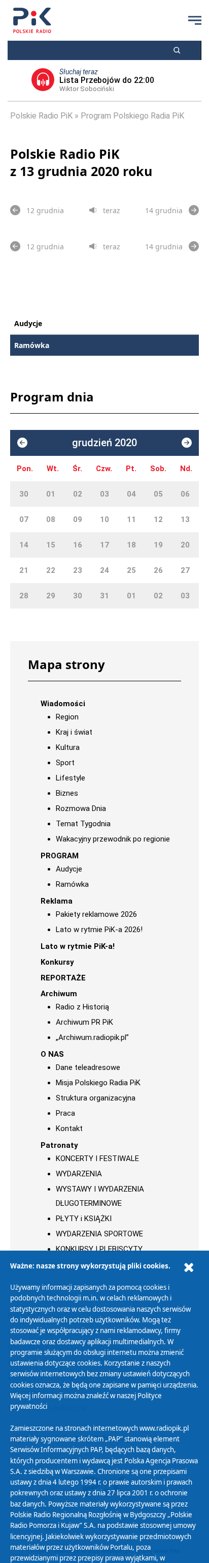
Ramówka (31, 345)
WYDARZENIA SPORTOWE (99, 1233)
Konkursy (57, 962)
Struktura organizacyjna (95, 1098)
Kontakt (69, 1128)
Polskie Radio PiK (41, 116)
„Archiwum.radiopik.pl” (92, 1037)
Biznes (67, 793)
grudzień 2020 (104, 443)
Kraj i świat (74, 732)
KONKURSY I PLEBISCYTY (99, 1249)
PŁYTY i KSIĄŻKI (84, 1218)
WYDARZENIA (79, 1173)
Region (67, 716)
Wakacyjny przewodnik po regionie (113, 839)
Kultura (68, 747)
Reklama (57, 901)
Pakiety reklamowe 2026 (96, 914)
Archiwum (59, 993)
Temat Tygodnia (83, 823)
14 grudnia (164, 210)
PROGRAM (60, 855)
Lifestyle (70, 778)
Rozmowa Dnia (81, 808)
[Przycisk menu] (194, 20)
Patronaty (59, 1145)
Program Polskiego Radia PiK (132, 116)
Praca (65, 1113)
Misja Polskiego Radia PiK (98, 1082)
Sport (65, 762)
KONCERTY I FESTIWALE (97, 1158)
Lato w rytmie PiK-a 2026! (99, 929)
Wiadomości (63, 703)
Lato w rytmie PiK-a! (78, 946)
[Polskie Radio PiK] (32, 20)
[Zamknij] (189, 1268)
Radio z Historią (82, 1006)
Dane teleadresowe (88, 1067)
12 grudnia (45, 210)
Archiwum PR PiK (84, 1022)
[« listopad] (22, 443)
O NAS (52, 1054)
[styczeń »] (187, 443)
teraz (111, 210)
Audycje (28, 323)
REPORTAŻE (63, 977)
